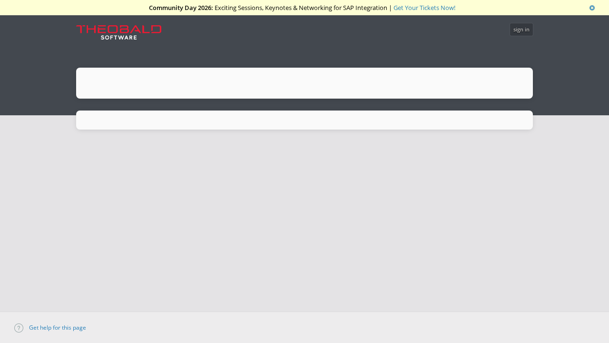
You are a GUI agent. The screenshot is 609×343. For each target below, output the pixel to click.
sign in (521, 29)
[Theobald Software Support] (123, 34)
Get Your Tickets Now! (424, 7)
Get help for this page (57, 327)
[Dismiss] (592, 7)
